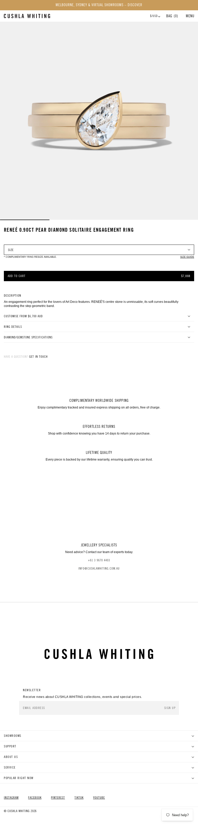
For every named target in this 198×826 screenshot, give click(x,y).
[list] (99, 121)
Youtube (99, 797)
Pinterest (58, 797)
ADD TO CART (17, 276)
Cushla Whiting (18, 811)
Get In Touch (38, 356)
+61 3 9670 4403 (99, 560)
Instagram (11, 797)
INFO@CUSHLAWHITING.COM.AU (99, 568)
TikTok (79, 797)
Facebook (35, 797)
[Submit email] (170, 708)
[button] (190, 16)
